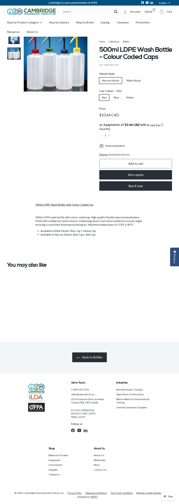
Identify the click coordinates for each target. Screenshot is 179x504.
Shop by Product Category (23, 22)
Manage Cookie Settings (148, 493)
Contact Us (100, 469)
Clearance (123, 22)
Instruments (55, 464)
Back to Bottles (92, 357)
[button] (135, 125)
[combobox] (91, 11)
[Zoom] (55, 62)
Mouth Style (107, 73)
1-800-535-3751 (80, 389)
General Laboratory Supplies (131, 407)
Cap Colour (110, 90)
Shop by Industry (59, 22)
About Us (32, 31)
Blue (116, 97)
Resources (13, 31)
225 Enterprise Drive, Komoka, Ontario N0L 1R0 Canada (87, 401)
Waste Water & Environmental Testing (132, 401)
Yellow (130, 97)
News (97, 464)
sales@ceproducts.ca (82, 394)
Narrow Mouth (110, 80)
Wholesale (99, 460)
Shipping (103, 154)
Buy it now (135, 186)
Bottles (126, 41)
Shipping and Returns (96, 493)
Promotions (143, 22)
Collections (114, 41)
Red (104, 97)
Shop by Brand (85, 22)
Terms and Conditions (121, 493)
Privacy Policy (75, 493)
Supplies (53, 469)
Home (102, 41)
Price (102, 108)
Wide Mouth (133, 80)
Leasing (105, 22)
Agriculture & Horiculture (130, 394)
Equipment (54, 460)
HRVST (94, 496)
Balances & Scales (58, 455)
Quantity (104, 128)
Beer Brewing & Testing (129, 389)
